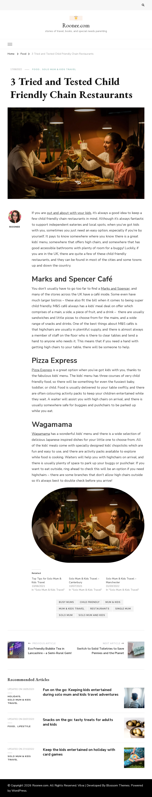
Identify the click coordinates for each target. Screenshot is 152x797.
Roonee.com (76, 25)
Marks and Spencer (115, 288)
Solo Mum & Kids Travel (59, 69)
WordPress (19, 791)
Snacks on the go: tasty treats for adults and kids (78, 722)
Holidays (14, 696)
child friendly (90, 602)
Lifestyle (24, 726)
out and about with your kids (69, 213)
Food (35, 69)
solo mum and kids (92, 615)
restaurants (99, 608)
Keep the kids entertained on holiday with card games (79, 752)
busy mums (66, 602)
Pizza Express (42, 370)
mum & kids (112, 602)
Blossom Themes (118, 785)
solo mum (66, 615)
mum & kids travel (71, 608)
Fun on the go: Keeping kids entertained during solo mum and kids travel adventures (80, 692)
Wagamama (41, 433)
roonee (14, 226)
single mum (123, 608)
